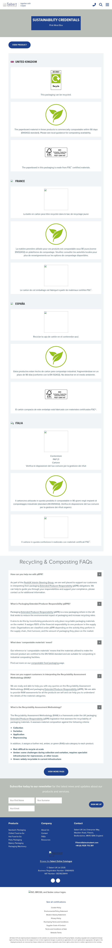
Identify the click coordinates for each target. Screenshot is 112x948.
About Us (45, 830)
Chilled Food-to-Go (16, 833)
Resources (45, 839)
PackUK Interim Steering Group (39, 582)
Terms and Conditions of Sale (56, 929)
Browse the (56, 861)
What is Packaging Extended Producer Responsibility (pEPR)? (40, 603)
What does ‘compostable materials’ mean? (31, 642)
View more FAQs (56, 771)
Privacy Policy (56, 918)
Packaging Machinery (17, 846)
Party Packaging (15, 839)
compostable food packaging (45, 663)
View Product (19, 44)
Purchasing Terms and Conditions (56, 922)
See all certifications (56, 902)
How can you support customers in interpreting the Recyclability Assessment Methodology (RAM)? (48, 676)
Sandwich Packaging (17, 830)
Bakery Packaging (15, 843)
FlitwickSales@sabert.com (86, 843)
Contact (44, 833)
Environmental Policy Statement (56, 911)
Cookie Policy (56, 907)
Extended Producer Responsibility (56, 585)
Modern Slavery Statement (56, 915)
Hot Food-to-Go (15, 836)
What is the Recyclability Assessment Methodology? (36, 707)
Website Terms (56, 932)
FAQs (43, 836)
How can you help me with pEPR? (27, 574)
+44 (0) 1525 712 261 (84, 846)
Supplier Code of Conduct (56, 925)
